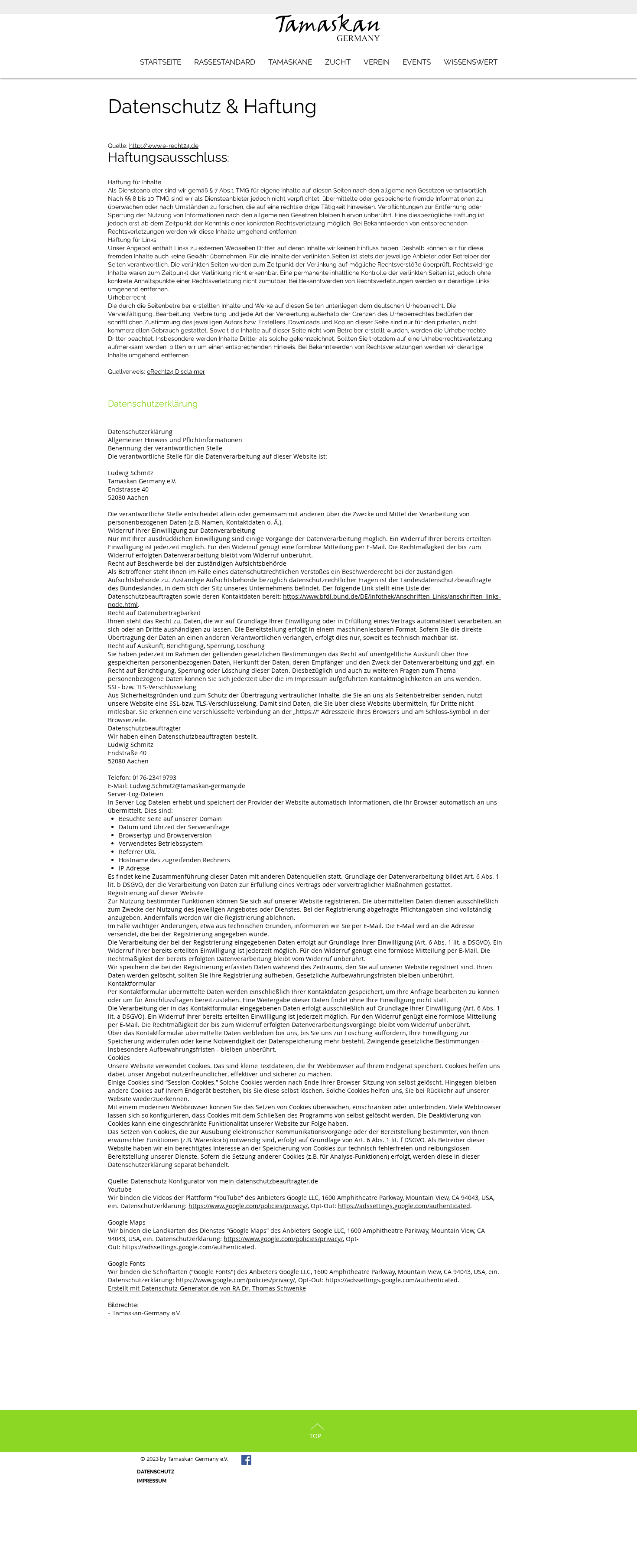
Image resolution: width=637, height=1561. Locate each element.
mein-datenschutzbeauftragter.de (268, 1181)
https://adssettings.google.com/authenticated (404, 1206)
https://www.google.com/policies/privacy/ (248, 1206)
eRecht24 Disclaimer (176, 371)
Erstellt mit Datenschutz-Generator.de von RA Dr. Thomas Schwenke (207, 1288)
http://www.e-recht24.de (163, 145)
